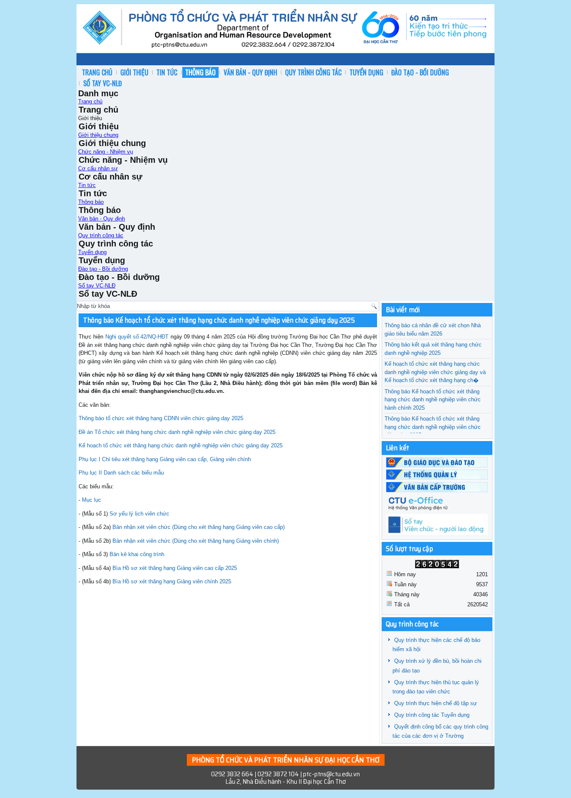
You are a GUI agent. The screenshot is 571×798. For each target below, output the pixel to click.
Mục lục (91, 500)
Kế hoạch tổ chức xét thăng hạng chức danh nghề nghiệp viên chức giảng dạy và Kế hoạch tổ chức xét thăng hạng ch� (435, 372)
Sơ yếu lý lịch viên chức (139, 514)
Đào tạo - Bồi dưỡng (420, 72)
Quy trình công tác (313, 72)
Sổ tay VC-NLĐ (102, 83)
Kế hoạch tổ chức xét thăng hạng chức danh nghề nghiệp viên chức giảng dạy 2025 (181, 445)
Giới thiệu (134, 72)
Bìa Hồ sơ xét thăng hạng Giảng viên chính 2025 (171, 581)
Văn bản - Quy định (250, 72)
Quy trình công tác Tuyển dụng (431, 715)
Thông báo (200, 72)
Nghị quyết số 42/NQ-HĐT (137, 337)
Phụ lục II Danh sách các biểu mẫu (121, 473)
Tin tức (166, 72)
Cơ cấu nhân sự (98, 168)
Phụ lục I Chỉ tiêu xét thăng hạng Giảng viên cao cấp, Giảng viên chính (165, 459)
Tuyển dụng (366, 72)
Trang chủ (97, 72)
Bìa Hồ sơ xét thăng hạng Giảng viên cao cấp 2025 (174, 568)
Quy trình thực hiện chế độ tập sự (435, 703)
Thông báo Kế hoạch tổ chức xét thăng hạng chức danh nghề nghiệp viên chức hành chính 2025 (433, 399)
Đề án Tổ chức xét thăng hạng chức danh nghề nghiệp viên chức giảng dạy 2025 (177, 432)
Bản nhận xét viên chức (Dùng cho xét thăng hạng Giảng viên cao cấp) (198, 527)
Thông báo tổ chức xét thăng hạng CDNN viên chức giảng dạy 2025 (161, 418)
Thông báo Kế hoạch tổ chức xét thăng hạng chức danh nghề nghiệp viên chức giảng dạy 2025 (219, 320)
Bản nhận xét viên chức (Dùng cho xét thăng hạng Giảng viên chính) (195, 541)
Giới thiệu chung (98, 135)
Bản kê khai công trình (137, 554)
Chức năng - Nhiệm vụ (105, 152)
